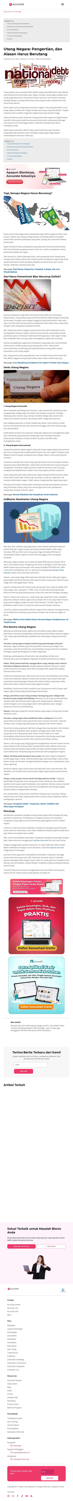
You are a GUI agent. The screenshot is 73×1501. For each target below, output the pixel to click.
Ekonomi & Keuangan (14, 12)
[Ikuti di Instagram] (8, 1496)
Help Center (12, 1384)
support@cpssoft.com (21, 1452)
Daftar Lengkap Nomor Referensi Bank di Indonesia (28, 1205)
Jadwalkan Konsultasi (21, 1246)
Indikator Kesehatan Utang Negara (17, 33)
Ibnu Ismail (46, 59)
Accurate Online (13, 1304)
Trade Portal (12, 1353)
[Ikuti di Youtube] (27, 1496)
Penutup (9, 39)
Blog (5, 12)
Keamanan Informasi (15, 1432)
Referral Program (14, 1407)
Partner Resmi (13, 1425)
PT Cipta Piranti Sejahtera (26, 1487)
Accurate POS (12, 1311)
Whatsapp (17, 1445)
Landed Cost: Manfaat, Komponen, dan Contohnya (28, 1162)
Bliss (9, 1315)
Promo (10, 1394)
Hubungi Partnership (21, 1459)
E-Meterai (11, 1356)
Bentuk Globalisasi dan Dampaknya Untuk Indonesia (35, 494)
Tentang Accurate (14, 1418)
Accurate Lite (12, 1308)
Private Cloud (12, 1404)
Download (11, 1401)
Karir (12, 1421)
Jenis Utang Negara (12, 29)
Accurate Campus (14, 1380)
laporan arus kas (57, 847)
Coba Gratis (51, 1246)
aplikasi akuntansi (40, 840)
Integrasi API (12, 1397)
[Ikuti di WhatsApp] (13, 1496)
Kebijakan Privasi (57, 1487)
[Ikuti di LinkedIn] (31, 1496)
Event (9, 1390)
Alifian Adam (11, 1122)
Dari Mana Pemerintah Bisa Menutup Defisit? (20, 26)
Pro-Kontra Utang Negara (14, 36)
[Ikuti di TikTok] (22, 1496)
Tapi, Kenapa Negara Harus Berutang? (18, 23)
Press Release (12, 1428)
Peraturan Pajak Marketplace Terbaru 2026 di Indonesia (30, 1119)
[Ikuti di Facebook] (17, 1496)
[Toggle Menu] (62, 4)
